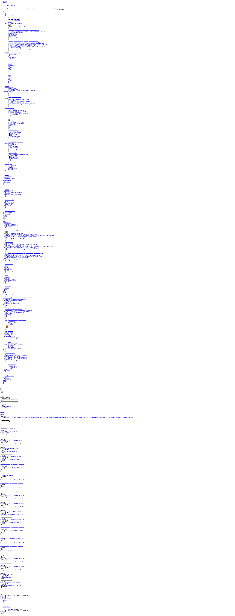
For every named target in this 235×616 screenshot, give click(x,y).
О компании (3, 597)
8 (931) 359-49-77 (4, 5)
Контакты (5, 184)
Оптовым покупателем (5, 614)
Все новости (3, 404)
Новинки (7, 14)
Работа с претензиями (7, 604)
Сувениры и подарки (9, 108)
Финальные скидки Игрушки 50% (7, 410)
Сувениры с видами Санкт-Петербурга (13, 23)
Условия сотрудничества (5, 598)
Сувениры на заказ (7, 601)
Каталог (4, 13)
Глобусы (7, 83)
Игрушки (7, 173)
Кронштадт (7, 52)
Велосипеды (8, 170)
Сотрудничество (6, 181)
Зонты (6, 85)
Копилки (7, 177)
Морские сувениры (9, 87)
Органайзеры (8, 176)
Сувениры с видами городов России (13, 53)
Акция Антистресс (4, 408)
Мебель (7, 175)
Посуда (6, 98)
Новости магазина (6, 400)
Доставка (5, 183)
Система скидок (6, 182)
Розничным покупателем (7, 613)
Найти (4, 219)
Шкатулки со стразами (10, 178)
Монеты (7, 86)
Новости (5, 600)
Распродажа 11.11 (9, 15)
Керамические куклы (9, 91)
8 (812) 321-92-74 (11, 5)
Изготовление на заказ (7, 180)
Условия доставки (6, 607)
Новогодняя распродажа (5, 406)
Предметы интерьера (9, 143)
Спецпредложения (9, 16)
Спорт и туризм (8, 164)
